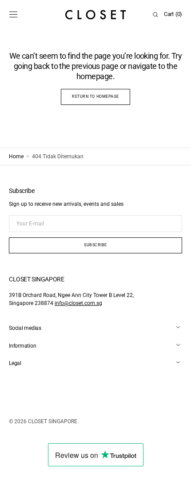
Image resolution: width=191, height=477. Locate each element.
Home (16, 156)
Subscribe (95, 245)
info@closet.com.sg (78, 303)
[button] (13, 14)
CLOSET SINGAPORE (52, 421)
